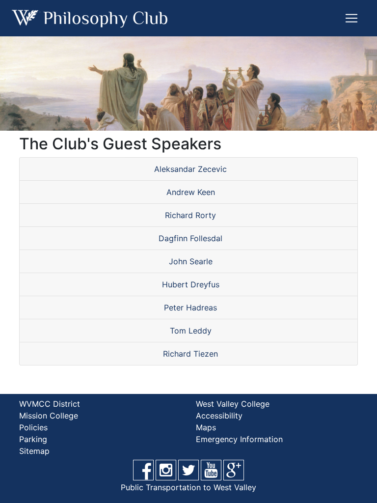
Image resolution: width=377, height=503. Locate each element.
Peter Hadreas (190, 307)
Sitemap (34, 451)
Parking (33, 439)
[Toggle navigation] (351, 18)
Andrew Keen (190, 192)
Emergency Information (239, 439)
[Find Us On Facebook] (143, 470)
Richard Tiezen (190, 354)
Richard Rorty (190, 215)
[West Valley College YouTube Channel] (211, 470)
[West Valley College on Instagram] (166, 470)
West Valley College (232, 404)
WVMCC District (49, 404)
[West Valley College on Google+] (233, 470)
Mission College (48, 415)
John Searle (191, 261)
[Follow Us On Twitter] (188, 470)
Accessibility (219, 415)
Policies (33, 427)
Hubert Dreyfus (190, 284)
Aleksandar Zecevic (190, 169)
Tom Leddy (191, 330)
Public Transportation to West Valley (188, 487)
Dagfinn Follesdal (190, 238)
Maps (206, 427)
